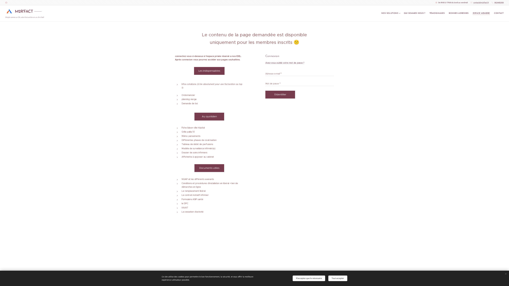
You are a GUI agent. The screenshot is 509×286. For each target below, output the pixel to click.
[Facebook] (6, 2)
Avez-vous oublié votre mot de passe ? (284, 63)
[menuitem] (391, 13)
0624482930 (499, 2)
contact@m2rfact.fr (481, 2)
